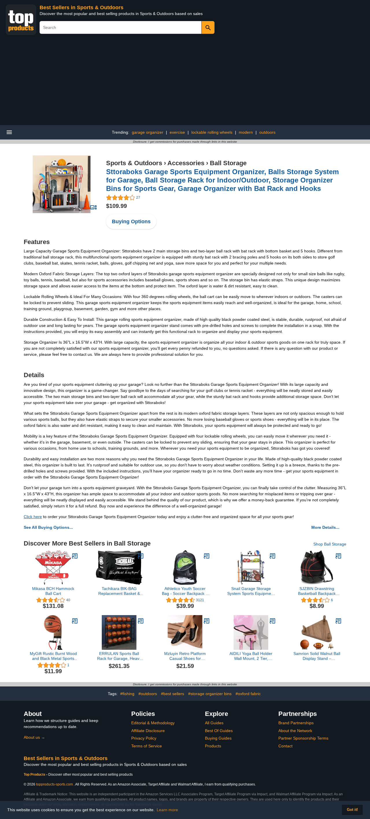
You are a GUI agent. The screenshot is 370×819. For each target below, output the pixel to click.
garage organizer (147, 132)
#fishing (127, 693)
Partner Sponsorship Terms (303, 738)
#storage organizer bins (210, 693)
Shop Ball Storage (329, 544)
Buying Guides (218, 738)
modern (246, 132)
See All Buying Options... (48, 527)
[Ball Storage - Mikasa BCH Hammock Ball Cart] (75, 556)
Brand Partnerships (296, 723)
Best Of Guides (219, 730)
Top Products (35, 775)
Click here (33, 516)
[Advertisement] (185, 81)
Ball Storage (228, 163)
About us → (34, 737)
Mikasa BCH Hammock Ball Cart (53, 591)
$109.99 (116, 206)
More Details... (325, 527)
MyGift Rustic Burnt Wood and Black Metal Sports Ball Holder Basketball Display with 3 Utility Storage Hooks (53, 656)
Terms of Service (146, 746)
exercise (177, 132)
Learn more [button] (167, 809)
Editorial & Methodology (153, 723)
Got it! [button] (352, 810)
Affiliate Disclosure (148, 730)
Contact (285, 746)
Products (213, 746)
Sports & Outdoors (134, 163)
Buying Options (131, 221)
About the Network (295, 730)
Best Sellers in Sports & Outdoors (81, 7)
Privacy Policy (143, 738)
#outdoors (147, 693)
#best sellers (172, 693)
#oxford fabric (248, 693)
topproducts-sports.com (54, 784)
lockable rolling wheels (211, 132)
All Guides (214, 723)
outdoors (267, 132)
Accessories (185, 163)
